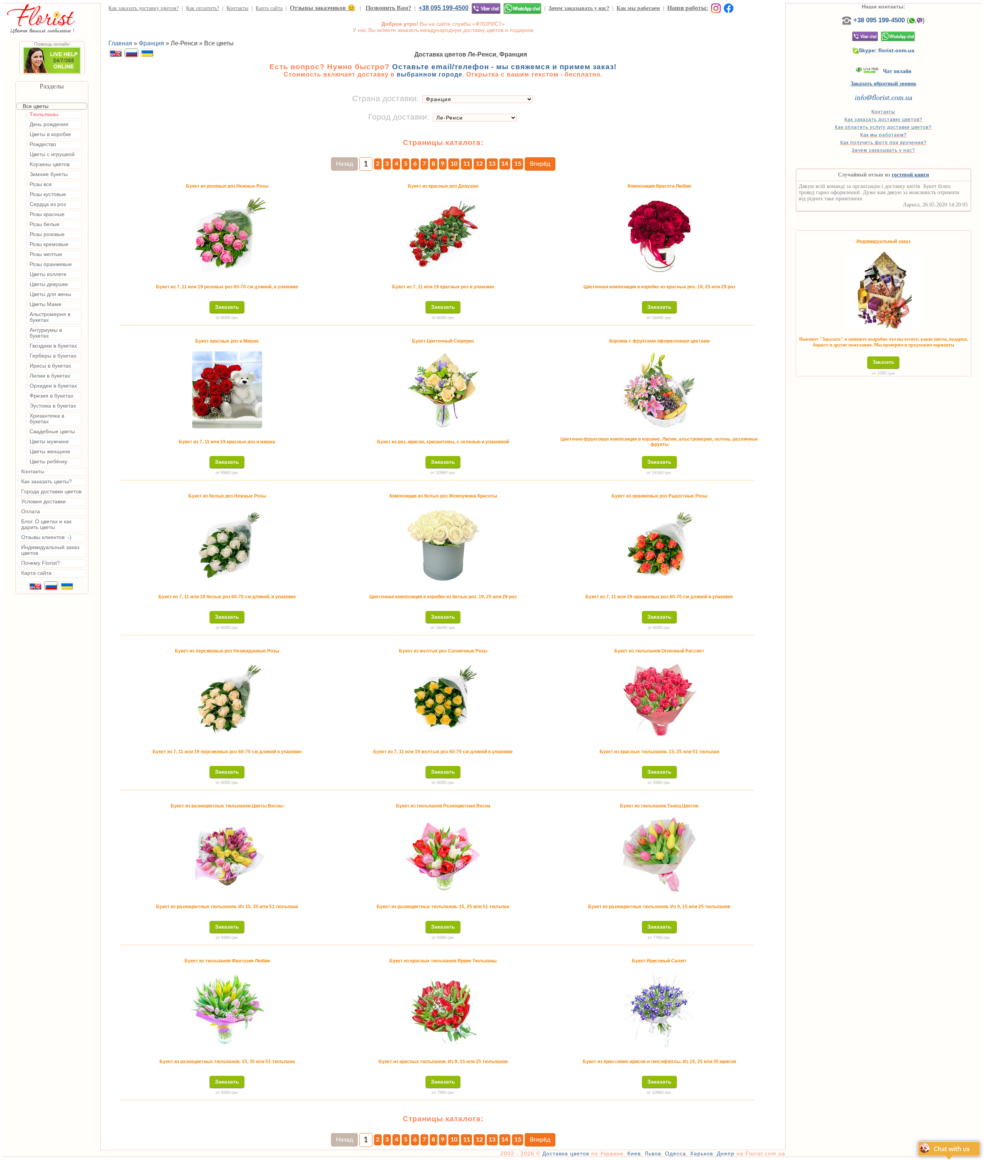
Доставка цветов (565, 1153)
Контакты (237, 8)
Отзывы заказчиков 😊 (322, 8)
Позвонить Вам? (388, 8)
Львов (653, 1153)
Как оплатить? (202, 8)
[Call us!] (847, 20)
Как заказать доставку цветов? (143, 8)
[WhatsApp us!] (522, 8)
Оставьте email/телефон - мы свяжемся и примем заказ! (504, 67)
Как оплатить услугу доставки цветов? (883, 127)
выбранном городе (429, 74)
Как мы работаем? (883, 135)
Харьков (701, 1153)
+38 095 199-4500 (444, 7)
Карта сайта (269, 8)
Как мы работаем (638, 8)
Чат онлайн (894, 71)
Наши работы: (687, 8)
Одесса (675, 1153)
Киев (634, 1153)
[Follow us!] (728, 8)
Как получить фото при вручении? (883, 142)
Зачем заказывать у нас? (579, 8)
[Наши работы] (714, 8)
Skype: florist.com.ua (886, 50)
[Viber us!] (486, 8)
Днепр (726, 1153)
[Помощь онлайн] (52, 72)
